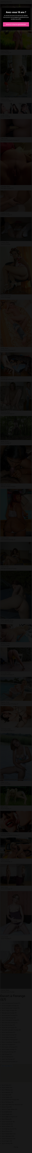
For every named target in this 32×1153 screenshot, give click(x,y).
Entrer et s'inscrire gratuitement (16, 24)
